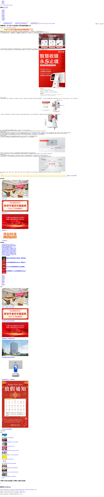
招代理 (22, 22)
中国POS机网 (9, 27)
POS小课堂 (3, 278)
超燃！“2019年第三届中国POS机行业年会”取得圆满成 (9, 467)
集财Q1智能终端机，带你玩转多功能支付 (8, 437)
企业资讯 (3, 276)
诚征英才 (7, 489)
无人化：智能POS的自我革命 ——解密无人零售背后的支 (10, 454)
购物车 (3, 3)
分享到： (69, 175)
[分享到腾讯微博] (73, 175)
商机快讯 (7, 22)
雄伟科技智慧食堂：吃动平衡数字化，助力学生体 (9, 245)
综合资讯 (46, 23)
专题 (11, 23)
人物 (9, 23)
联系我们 (35, 23)
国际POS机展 (38, 23)
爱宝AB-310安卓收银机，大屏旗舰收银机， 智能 (9, 248)
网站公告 (32, 23)
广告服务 (32, 22)
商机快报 (3, 277)
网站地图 (4, 489)
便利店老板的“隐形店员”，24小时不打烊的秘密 (9, 251)
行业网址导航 (25, 23)
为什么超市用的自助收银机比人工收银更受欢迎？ (9, 476)
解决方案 (3, 282)
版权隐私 (20, 489)
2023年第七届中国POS (4, 240)
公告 (2, 274)
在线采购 (26, 22)
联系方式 (14, 489)
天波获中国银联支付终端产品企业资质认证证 (8, 357)
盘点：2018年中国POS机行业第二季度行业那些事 (9, 463)
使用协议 (17, 489)
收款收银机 (53, 23)
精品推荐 (16, 23)
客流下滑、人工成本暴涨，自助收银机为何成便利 (9, 253)
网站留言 (32, 489)
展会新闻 (7, 23)
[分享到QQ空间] (101, 23)
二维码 (3, 2)
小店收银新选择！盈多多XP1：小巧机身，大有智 (9, 254)
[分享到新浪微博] (100, 23)
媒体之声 (3, 284)
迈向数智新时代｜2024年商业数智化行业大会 (8, 338)
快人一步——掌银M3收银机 (6, 255)
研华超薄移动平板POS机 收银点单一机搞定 (8, 446)
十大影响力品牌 (20, 23)
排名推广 (23, 489)
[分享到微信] (102, 23)
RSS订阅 (35, 489)
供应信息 (16, 22)
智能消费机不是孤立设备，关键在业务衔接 (8, 244)
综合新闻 (5, 22)
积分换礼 (29, 489)
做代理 (24, 22)
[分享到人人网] (74, 175)
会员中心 (37, 22)
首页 (43, 23)
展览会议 (35, 22)
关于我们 (10, 489)
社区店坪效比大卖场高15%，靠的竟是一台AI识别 (9, 249)
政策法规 (3, 281)
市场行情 (10, 22)
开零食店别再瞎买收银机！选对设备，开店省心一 (9, 247)
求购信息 (19, 22)
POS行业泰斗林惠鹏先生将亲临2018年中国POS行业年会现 (10, 450)
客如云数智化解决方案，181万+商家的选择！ (8, 379)
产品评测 (5, 23)
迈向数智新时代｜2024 (4, 230)
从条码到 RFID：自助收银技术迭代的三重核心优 (9, 250)
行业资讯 (49, 23)
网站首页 (1, 489)
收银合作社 (14, 27)
